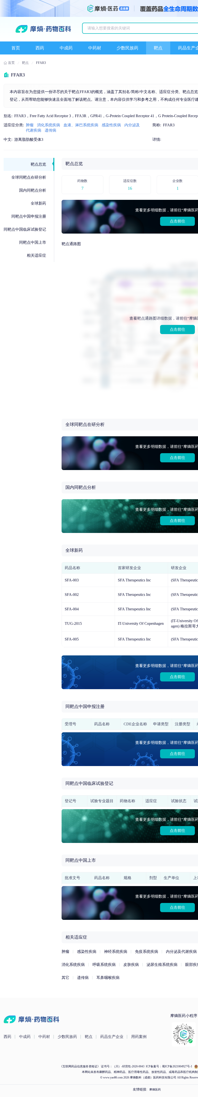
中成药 (66, 48)
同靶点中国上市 (32, 242)
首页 (15, 48)
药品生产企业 (111, 1037)
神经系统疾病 (115, 951)
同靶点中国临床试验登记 (25, 229)
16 (130, 188)
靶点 (158, 48)
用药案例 (139, 1037)
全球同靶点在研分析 (28, 177)
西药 (39, 48)
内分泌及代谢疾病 (181, 951)
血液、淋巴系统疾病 (81, 125)
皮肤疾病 (131, 964)
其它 (65, 978)
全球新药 (38, 203)
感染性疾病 (111, 125)
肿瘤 (30, 125)
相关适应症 (36, 255)
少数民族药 (127, 48)
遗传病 (50, 130)
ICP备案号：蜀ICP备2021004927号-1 (168, 1066)
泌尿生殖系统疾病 (162, 964)
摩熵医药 (155, 1089)
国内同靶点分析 (32, 190)
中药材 (94, 48)
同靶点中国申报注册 (28, 216)
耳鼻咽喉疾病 (108, 978)
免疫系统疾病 (146, 951)
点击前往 (177, 221)
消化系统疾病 (48, 125)
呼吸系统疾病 (104, 964)
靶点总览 (38, 164)
